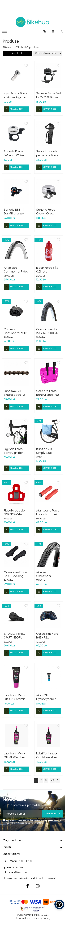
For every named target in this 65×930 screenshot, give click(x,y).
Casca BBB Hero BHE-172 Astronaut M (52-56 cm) (48, 635)
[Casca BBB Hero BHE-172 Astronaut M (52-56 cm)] (49, 615)
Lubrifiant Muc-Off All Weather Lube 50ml (47, 755)
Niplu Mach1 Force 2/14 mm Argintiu (16, 95)
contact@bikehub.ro (16, 872)
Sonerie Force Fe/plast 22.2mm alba (15, 153)
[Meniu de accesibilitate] (59, 904)
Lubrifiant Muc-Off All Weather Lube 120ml (14, 755)
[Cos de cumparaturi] (53, 31)
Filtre (19, 53)
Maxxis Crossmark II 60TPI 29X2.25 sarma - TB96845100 (46, 574)
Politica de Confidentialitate (30, 823)
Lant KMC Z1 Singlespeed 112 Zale (14, 393)
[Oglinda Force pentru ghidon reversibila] (16, 431)
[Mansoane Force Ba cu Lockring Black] (16, 554)
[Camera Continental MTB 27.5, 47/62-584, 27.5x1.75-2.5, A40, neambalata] (16, 311)
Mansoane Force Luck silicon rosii (47, 512)
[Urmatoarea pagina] (57, 780)
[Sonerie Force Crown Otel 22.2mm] (49, 191)
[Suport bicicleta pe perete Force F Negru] (49, 133)
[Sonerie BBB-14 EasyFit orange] (16, 191)
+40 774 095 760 (14, 867)
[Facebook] (27, 886)
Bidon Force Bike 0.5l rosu (47, 269)
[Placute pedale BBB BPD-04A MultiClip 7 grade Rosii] (16, 492)
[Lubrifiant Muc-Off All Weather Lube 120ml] (16, 735)
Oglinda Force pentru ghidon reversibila (14, 451)
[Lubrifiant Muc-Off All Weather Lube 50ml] (49, 735)
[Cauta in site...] (61, 31)
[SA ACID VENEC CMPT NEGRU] (16, 615)
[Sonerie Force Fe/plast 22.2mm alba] (16, 133)
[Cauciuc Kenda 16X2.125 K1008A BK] (49, 311)
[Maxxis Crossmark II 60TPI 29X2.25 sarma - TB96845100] (49, 554)
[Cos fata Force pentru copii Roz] (49, 373)
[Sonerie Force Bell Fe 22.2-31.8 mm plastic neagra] (49, 75)
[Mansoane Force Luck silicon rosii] (49, 492)
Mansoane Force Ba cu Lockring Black (15, 574)
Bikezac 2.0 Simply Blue (44, 451)
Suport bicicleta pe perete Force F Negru (48, 153)
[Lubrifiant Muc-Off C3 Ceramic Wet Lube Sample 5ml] (16, 677)
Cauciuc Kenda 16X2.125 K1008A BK (47, 331)
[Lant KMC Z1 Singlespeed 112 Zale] (16, 373)
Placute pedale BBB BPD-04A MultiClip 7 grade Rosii (15, 512)
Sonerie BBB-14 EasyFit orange (14, 211)
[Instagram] (37, 886)
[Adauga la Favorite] (26, 65)
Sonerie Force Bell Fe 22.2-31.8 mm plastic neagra (48, 95)
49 (52, 780)
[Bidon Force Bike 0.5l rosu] (49, 249)
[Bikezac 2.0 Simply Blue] (49, 431)
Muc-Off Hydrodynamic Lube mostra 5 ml (48, 697)
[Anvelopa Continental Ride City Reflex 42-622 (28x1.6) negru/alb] (16, 249)
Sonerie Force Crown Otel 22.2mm (45, 211)
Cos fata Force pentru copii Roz (47, 393)
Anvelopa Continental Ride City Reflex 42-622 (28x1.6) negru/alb (15, 269)
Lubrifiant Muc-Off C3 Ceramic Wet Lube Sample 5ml (16, 697)
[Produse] (5, 32)
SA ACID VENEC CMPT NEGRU (14, 635)
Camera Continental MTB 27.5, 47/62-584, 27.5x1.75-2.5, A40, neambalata (16, 331)
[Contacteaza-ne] (45, 31)
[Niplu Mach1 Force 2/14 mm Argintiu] (16, 75)
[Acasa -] (32, 22)
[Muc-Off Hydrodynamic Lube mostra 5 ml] (49, 677)
